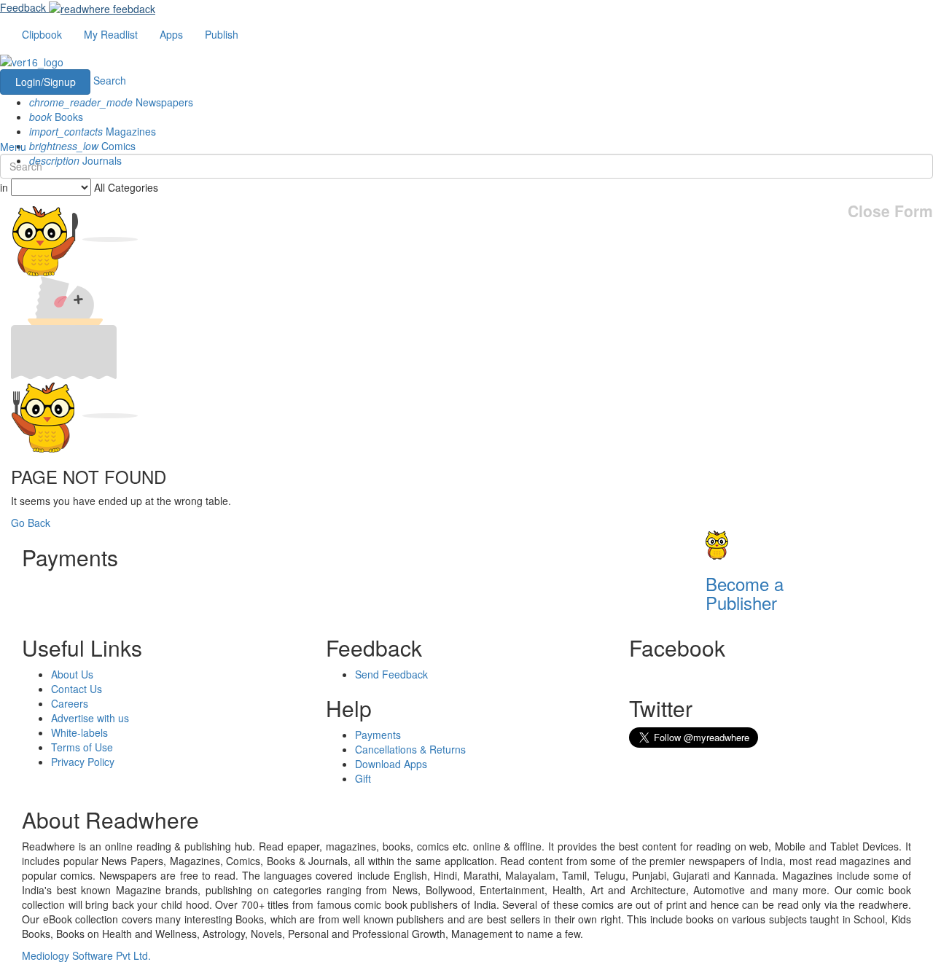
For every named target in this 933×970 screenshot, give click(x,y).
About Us (72, 674)
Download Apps (391, 763)
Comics (82, 145)
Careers (69, 703)
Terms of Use (82, 747)
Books (56, 116)
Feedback (23, 7)
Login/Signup (45, 81)
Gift (363, 778)
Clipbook (42, 34)
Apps (171, 34)
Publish (221, 34)
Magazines (92, 131)
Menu (13, 146)
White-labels (79, 732)
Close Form (890, 211)
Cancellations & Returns (410, 749)
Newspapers (111, 102)
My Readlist (111, 34)
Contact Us (76, 688)
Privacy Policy (82, 761)
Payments (378, 734)
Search (109, 80)
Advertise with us (90, 718)
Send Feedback (391, 674)
